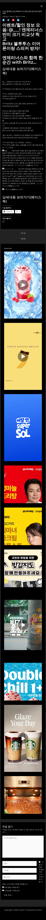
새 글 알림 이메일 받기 (12, 890)
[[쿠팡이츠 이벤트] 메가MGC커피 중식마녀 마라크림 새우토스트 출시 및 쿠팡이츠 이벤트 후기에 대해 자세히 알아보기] (23, 526)
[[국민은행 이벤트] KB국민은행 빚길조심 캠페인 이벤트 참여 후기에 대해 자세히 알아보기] (23, 625)
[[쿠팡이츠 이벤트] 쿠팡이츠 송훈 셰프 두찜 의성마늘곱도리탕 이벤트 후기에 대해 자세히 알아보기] (23, 484)
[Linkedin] (18, 20)
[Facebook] (3, 20)
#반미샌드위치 (12, 138)
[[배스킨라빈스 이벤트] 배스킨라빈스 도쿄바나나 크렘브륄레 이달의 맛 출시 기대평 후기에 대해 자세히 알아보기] (23, 356)
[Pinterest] (13, 20)
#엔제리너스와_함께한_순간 (24, 135)
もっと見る (9, 147)
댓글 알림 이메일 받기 (12, 887)
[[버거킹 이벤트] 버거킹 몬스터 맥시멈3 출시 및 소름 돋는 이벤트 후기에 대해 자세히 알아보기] (23, 795)
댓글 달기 (5, 16)
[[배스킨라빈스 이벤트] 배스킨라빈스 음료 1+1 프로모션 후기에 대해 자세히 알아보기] (23, 285)
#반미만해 (21, 138)
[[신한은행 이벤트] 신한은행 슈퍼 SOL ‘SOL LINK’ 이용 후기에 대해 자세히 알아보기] (23, 427)
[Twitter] (8, 20)
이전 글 (23, 233)
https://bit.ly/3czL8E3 (10, 106)
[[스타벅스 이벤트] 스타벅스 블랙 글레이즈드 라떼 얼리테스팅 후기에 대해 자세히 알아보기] (23, 738)
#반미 (4, 138)
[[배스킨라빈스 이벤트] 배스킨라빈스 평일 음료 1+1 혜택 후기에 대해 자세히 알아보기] (23, 681)
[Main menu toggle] (41, 6)
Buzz (12, 16)
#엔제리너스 (38, 135)
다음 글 (23, 239)
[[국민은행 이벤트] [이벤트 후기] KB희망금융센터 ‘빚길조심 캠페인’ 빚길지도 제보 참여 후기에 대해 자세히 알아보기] (23, 568)
